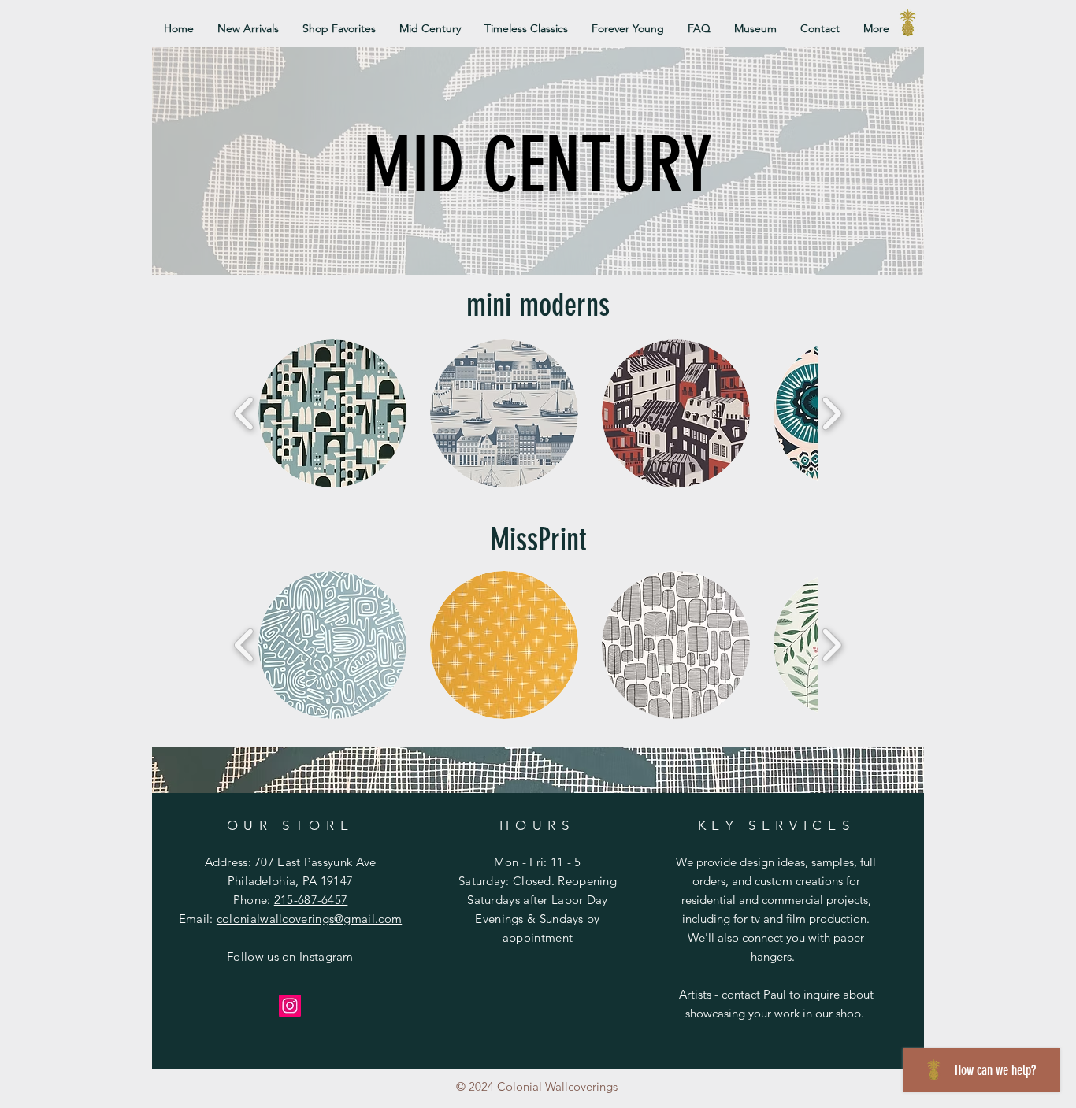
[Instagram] (290, 1006)
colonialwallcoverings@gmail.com (309, 918)
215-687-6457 (311, 899)
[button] (332, 413)
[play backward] (244, 413)
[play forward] (831, 413)
